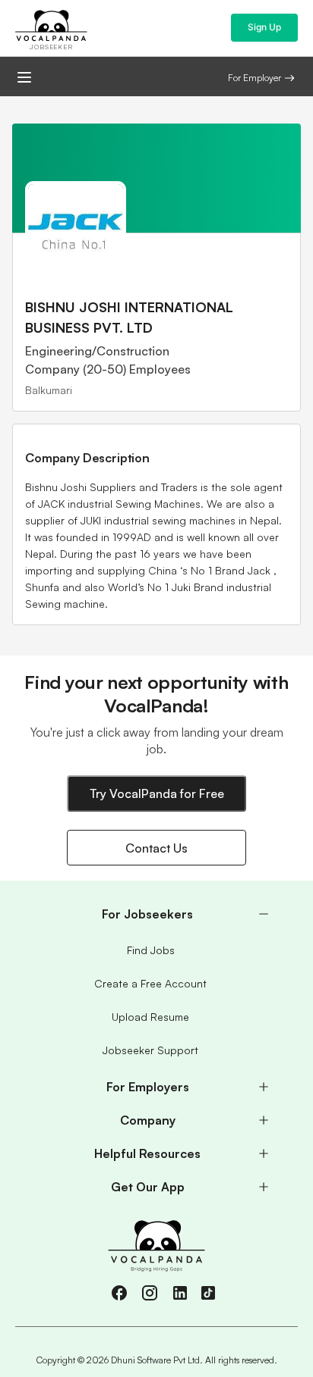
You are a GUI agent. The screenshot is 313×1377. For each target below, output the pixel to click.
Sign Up (264, 27)
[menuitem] (156, 914)
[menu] (156, 1050)
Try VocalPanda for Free (157, 793)
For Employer (254, 77)
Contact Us (156, 848)
